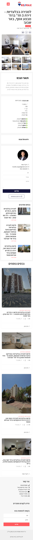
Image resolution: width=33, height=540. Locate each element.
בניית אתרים (13, 537)
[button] (8, 4)
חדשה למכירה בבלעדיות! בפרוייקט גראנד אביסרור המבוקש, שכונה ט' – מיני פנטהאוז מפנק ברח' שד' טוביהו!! (10, 232)
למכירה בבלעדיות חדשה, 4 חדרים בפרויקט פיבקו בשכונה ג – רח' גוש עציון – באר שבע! (9, 213)
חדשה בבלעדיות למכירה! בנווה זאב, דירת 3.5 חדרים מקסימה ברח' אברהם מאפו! (9, 250)
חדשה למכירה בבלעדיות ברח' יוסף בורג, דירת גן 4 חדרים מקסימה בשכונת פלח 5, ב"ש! (16, 462)
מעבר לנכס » (13, 220)
